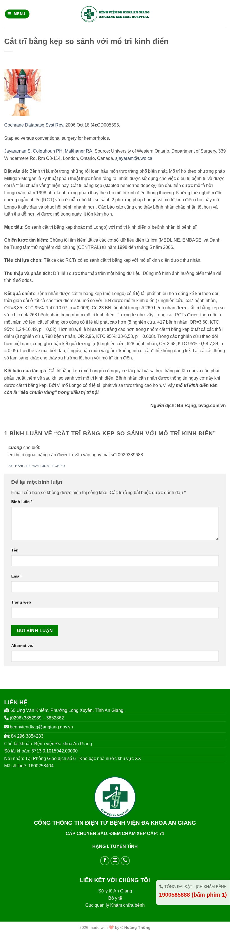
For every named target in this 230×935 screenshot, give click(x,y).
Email (16, 576)
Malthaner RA (78, 151)
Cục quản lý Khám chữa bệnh (115, 905)
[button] (17, 14)
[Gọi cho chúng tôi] (125, 860)
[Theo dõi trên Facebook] (104, 860)
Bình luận (21, 501)
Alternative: (22, 645)
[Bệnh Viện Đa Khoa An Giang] (115, 14)
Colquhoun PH (48, 151)
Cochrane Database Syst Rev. (34, 125)
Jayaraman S (17, 151)
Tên (15, 550)
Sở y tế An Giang (115, 891)
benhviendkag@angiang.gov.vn (41, 726)
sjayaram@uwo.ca (133, 158)
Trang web (21, 602)
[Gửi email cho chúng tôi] (115, 860)
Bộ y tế (115, 898)
